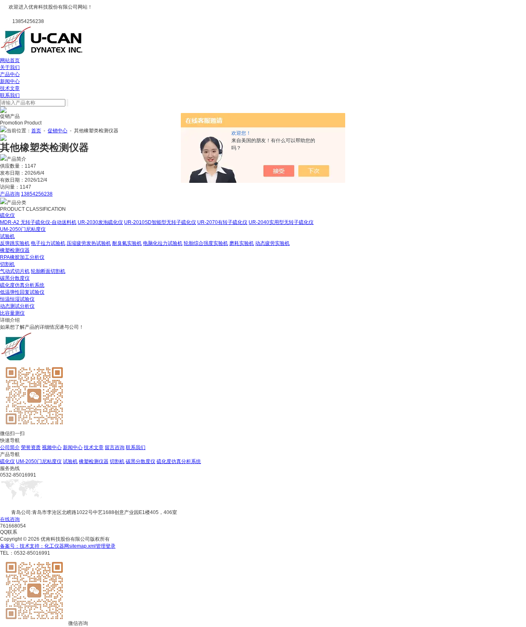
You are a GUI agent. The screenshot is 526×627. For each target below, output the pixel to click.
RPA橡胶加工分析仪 (22, 257)
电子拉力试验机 (48, 243)
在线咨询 (10, 519)
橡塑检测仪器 (15, 250)
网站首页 (10, 60)
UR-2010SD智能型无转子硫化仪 (160, 222)
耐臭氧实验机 (127, 243)
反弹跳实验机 (15, 243)
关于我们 (10, 67)
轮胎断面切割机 (48, 271)
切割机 (7, 264)
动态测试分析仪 (17, 306)
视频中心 (52, 447)
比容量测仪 (12, 313)
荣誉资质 (31, 447)
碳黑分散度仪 (15, 278)
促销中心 (57, 131)
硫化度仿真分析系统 (22, 285)
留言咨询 (115, 447)
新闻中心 (10, 81)
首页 (36, 131)
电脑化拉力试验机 (162, 243)
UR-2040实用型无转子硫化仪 (281, 222)
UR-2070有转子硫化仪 (222, 222)
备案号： (10, 546)
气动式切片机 (15, 271)
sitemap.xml (82, 546)
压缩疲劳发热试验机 (89, 243)
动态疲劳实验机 (272, 243)
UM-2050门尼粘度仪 (23, 229)
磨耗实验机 (241, 243)
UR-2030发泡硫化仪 (100, 222)
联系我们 (10, 95)
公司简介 (10, 447)
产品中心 (10, 74)
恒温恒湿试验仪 (17, 299)
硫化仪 (7, 215)
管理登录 (105, 546)
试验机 (7, 236)
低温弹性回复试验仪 (22, 292)
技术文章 (10, 88)
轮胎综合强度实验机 (206, 243)
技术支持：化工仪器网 (44, 546)
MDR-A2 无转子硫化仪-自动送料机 (38, 222)
